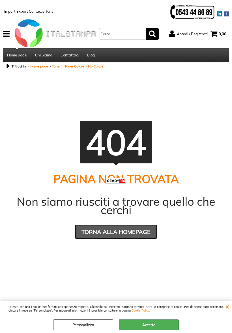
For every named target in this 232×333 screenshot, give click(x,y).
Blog (91, 55)
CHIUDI (227, 306)
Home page (17, 55)
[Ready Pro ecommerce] (116, 181)
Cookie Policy (140, 310)
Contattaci (70, 55)
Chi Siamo (43, 55)
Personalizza (83, 325)
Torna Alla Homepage (116, 231)
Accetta (149, 325)
